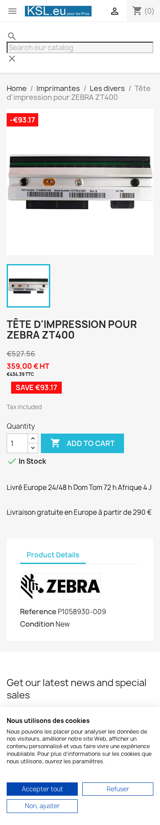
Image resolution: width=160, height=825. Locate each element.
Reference (38, 611)
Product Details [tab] (53, 555)
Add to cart (82, 443)
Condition (37, 624)
